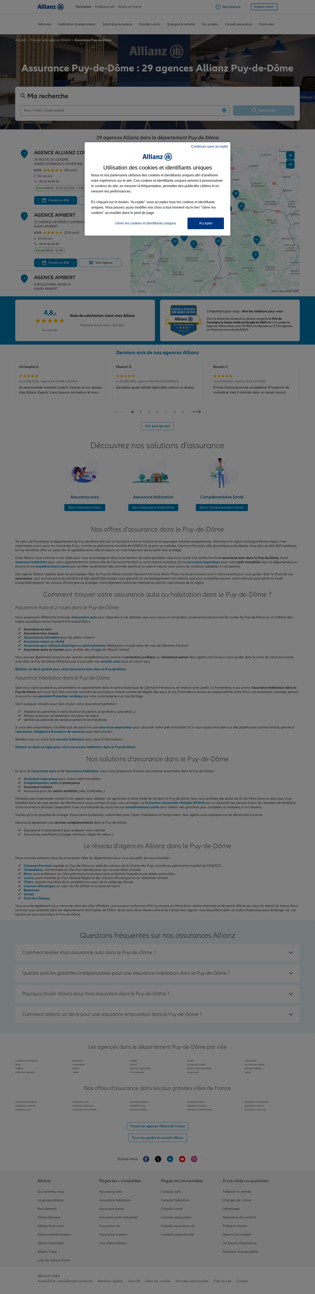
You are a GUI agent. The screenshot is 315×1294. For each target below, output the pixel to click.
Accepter (206, 223)
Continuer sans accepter (209, 146)
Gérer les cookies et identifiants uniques (145, 223)
